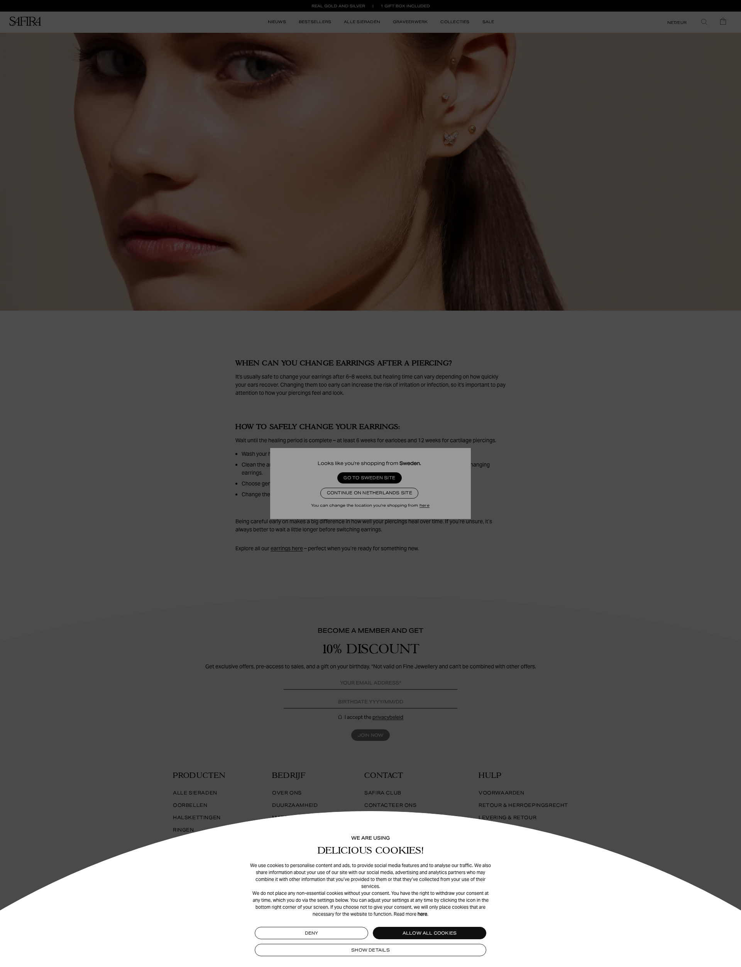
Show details (370, 950)
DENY (311, 933)
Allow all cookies (430, 933)
